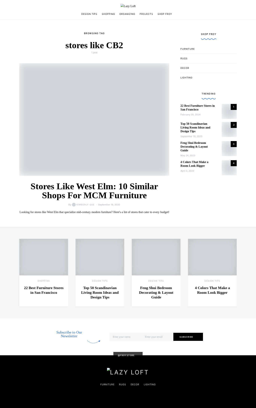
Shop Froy (165, 14)
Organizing (127, 14)
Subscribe (186, 337)
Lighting (186, 77)
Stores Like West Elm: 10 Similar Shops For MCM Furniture (94, 190)
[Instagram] (20, 6)
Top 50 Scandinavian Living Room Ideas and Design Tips (195, 127)
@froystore (126, 355)
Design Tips (89, 14)
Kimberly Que (85, 204)
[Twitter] (38, 6)
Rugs (184, 58)
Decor (184, 68)
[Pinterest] (26, 6)
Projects (146, 14)
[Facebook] (32, 6)
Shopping (108, 14)
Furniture (187, 48)
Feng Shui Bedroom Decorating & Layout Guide (194, 146)
